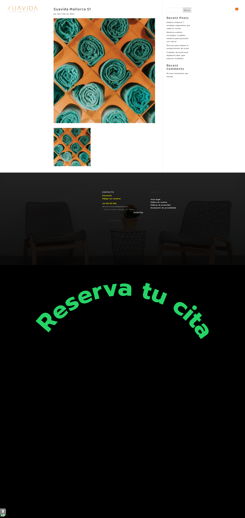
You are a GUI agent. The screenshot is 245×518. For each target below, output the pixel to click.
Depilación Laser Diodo (135, 10)
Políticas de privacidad (160, 205)
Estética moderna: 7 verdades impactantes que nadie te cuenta (178, 25)
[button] (3, 511)
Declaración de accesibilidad (163, 208)
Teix (133, 251)
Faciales (178, 10)
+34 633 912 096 (109, 203)
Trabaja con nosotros (111, 198)
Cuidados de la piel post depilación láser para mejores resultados (177, 55)
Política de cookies (159, 202)
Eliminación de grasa (160, 10)
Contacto (227, 10)
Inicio (118, 10)
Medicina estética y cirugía (198, 10)
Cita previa (107, 195)
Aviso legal (155, 199)
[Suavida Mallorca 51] (72, 164)
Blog (216, 10)
